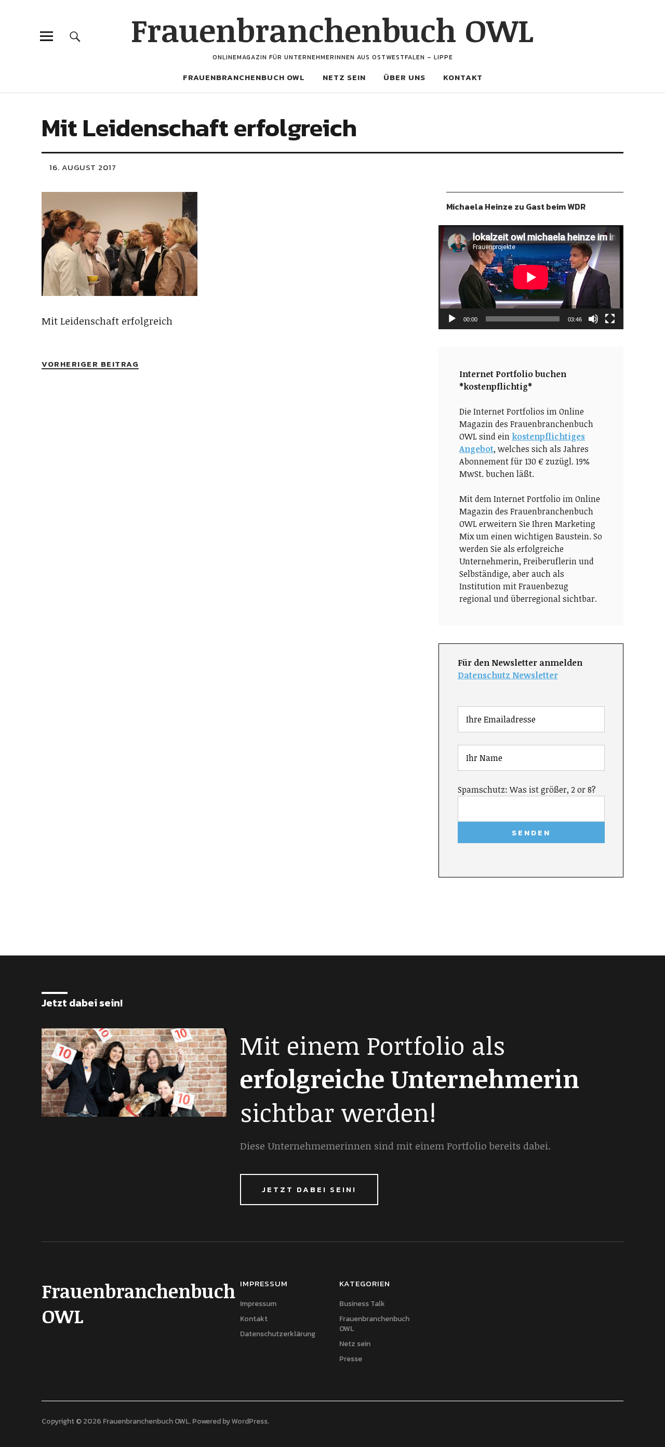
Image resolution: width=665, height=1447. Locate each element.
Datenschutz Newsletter (508, 675)
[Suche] (75, 36)
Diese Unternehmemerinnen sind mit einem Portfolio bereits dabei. (395, 1146)
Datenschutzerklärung (277, 1333)
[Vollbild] (610, 319)
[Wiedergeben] (452, 319)
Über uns (404, 77)
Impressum (258, 1303)
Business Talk (362, 1303)
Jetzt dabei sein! (309, 1189)
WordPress (250, 1421)
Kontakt (463, 77)
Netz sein (344, 77)
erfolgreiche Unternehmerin (409, 1078)
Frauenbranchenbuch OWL (332, 29)
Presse (350, 1358)
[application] (530, 277)
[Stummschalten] (593, 319)
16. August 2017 (82, 167)
